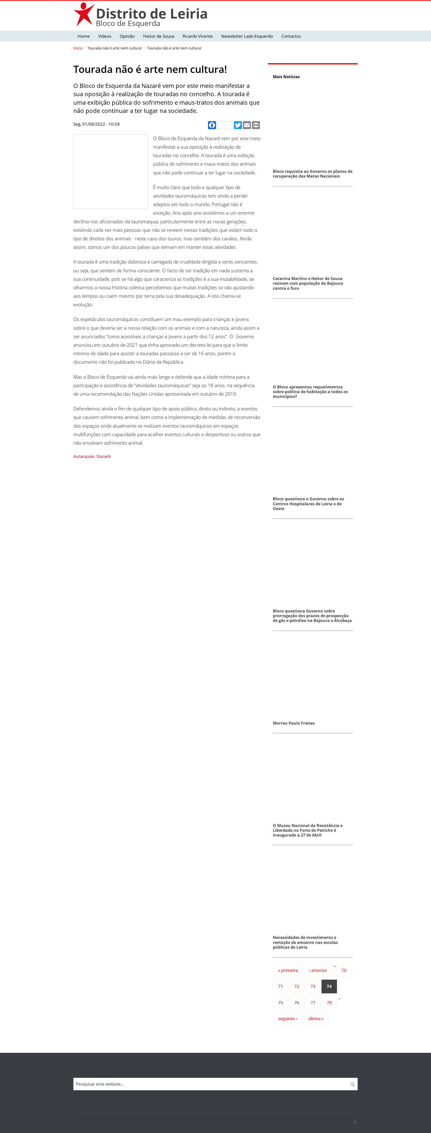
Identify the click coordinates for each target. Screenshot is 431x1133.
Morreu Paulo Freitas (294, 723)
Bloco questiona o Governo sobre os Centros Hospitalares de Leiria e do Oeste (308, 503)
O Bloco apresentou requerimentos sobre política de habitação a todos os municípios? (310, 391)
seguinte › (287, 1018)
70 (343, 970)
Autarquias (83, 456)
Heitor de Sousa (158, 36)
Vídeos (104, 36)
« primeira (288, 970)
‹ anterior (318, 970)
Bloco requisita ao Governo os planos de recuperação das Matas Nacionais (312, 174)
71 (280, 986)
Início (77, 48)
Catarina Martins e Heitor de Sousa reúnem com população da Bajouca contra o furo (308, 283)
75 (280, 1002)
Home (84, 36)
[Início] (84, 14)
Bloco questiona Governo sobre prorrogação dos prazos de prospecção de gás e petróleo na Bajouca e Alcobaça (312, 615)
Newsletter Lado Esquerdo (247, 36)
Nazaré (103, 456)
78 (329, 1002)
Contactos (291, 36)
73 (313, 986)
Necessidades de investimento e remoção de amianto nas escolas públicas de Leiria (305, 942)
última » (315, 1018)
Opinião (127, 36)
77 (313, 1002)
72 (296, 986)
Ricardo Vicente (198, 36)
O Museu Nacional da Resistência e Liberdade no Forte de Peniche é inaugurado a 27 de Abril (307, 830)
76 (296, 1002)
